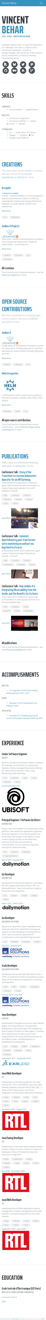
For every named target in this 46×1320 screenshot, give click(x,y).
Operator (18, 499)
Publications (15, 456)
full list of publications (14, 650)
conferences (22, 462)
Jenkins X (7, 255)
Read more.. (7, 211)
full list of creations (10, 275)
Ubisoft (15, 503)
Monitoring (21, 564)
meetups (33, 462)
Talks (4, 462)
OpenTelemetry (8, 564)
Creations (12, 164)
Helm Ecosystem (10, 373)
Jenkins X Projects (11, 226)
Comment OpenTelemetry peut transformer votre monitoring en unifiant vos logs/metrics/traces (18, 542)
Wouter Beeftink (16, 1319)
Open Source (15, 217)
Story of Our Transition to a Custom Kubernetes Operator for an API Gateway (19, 476)
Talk (5, 495)
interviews (7, 465)
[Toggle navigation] (41, 3)
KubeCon (27, 495)
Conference (16, 495)
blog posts (20, 465)
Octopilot (6, 187)
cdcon (26, 607)
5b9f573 (43, 1319)
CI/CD (17, 611)
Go (5, 217)
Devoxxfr (27, 560)
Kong (5, 503)
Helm (17, 411)
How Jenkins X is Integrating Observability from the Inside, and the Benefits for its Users (20, 590)
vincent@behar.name (21, 36)
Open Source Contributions (17, 305)
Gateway (29, 499)
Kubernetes (19, 255)
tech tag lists (6, 1319)
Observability (28, 611)
